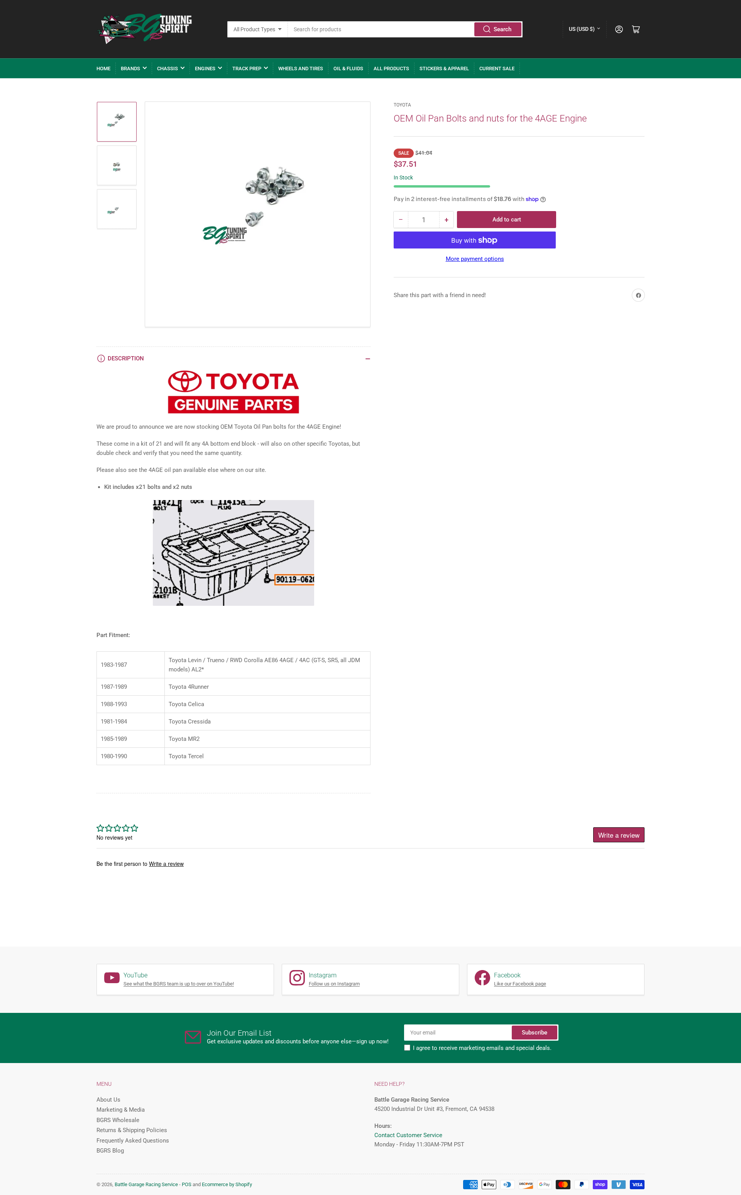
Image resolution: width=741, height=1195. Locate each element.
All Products (391, 68)
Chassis (167, 68)
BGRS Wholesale (117, 1120)
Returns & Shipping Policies (131, 1130)
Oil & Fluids (348, 68)
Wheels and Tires (300, 68)
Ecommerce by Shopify (227, 1184)
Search (502, 29)
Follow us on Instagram (334, 984)
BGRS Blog (110, 1150)
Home (103, 68)
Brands (130, 68)
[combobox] (405, 29)
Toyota (402, 105)
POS (186, 1184)
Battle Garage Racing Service (146, 1184)
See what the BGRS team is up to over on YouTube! (179, 984)
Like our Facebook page (520, 984)
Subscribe (534, 1032)
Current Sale (496, 68)
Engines (205, 68)
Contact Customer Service (408, 1135)
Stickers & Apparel (444, 68)
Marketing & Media (120, 1109)
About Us (108, 1099)
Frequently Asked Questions (132, 1140)
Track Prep (246, 68)
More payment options (475, 259)
